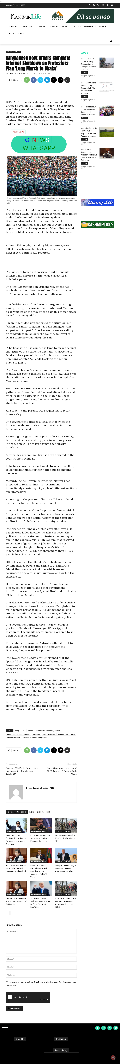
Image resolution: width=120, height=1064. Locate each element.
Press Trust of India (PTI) (19, 73)
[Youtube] (112, 5)
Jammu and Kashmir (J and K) (48, 730)
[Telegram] (47, 80)
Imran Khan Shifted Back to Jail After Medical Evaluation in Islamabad (16, 868)
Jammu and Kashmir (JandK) (18, 734)
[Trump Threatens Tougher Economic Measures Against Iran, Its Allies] (66, 855)
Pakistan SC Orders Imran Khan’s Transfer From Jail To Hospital (16, 901)
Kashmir (36, 734)
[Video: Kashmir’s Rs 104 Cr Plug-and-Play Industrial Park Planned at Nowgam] (107, 132)
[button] (110, 40)
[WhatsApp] (108, 5)
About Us (20, 1039)
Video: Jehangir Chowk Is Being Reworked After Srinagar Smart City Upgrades (88, 64)
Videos (84, 72)
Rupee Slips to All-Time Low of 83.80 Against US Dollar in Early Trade (62, 771)
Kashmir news (49, 734)
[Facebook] (89, 5)
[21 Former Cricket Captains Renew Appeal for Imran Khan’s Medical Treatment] (16, 825)
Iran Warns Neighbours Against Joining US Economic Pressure (40, 838)
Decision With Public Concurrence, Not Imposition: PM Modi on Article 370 (22, 771)
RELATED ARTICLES (17, 812)
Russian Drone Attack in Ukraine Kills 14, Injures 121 (65, 838)
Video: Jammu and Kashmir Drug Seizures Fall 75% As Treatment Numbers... (88, 88)
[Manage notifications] (113, 1057)
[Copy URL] (54, 80)
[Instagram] (94, 5)
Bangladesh (19, 730)
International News (13, 52)
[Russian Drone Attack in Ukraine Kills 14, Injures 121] (66, 825)
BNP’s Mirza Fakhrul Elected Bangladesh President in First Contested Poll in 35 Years (38, 871)
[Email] (61, 80)
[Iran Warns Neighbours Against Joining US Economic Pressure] (41, 825)
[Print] (67, 80)
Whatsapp (39, 148)
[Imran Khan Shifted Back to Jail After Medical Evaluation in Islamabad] (16, 855)
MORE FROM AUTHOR (39, 812)
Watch (84, 52)
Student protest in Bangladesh (35, 738)
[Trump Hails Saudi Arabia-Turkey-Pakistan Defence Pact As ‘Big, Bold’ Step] (41, 888)
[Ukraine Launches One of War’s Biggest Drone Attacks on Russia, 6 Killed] (66, 888)
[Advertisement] (41, 92)
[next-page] (12, 913)
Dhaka (30, 730)
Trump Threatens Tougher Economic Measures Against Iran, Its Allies (66, 868)
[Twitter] (98, 5)
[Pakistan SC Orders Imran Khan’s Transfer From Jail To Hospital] (16, 888)
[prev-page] (8, 913)
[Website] (103, 5)
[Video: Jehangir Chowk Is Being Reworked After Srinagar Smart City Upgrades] (107, 63)
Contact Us (61, 1039)
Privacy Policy (61, 1050)
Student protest (13, 738)
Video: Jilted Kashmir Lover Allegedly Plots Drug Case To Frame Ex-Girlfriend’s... (89, 155)
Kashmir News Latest (66, 734)
